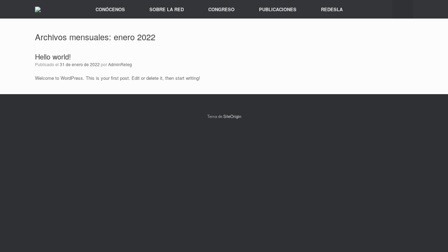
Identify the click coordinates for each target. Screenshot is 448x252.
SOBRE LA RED (166, 9)
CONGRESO (221, 9)
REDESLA (332, 9)
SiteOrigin (232, 116)
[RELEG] (38, 9)
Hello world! (53, 56)
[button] (402, 9)
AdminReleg (120, 64)
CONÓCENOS (110, 9)
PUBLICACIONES (277, 9)
